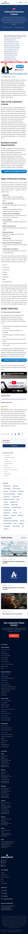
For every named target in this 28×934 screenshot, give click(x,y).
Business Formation (5, 877)
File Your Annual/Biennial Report (7, 678)
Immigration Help (4, 746)
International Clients (8, 463)
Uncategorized (7, 526)
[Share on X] (22, 434)
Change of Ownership (5, 690)
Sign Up (2, 881)
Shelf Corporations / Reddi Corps (10, 469)
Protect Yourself (4, 698)
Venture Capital (7, 473)
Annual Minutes (4, 680)
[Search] (17, 2)
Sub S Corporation (7, 523)
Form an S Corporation (5, 655)
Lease (14, 510)
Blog (2, 879)
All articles (23, 537)
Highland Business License (11, 51)
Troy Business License (9, 57)
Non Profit (13, 515)
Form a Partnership (5, 661)
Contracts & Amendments (9, 457)
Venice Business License (10, 58)
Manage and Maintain (6, 671)
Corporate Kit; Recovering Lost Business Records (13, 399)
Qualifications (4, 693)
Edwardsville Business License (11, 45)
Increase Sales (14, 504)
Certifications (13, 491)
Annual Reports (7, 455)
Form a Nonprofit (4, 657)
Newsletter (6, 515)
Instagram (5, 860)
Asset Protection (16, 488)
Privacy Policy (3, 931)
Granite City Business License (11, 49)
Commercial (21, 491)
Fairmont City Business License (12, 47)
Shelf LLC (3, 668)
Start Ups (6, 471)
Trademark (21, 523)
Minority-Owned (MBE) (5, 718)
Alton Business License (10, 39)
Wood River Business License (11, 60)
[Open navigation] (25, 2)
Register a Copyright (5, 704)
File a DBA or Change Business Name (8, 686)
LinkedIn (4, 866)
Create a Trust (4, 711)
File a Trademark (4, 702)
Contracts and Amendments (6, 736)
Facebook (5, 862)
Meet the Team (4, 874)
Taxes (15, 523)
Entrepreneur (7, 496)
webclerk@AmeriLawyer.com (7, 909)
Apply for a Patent (4, 706)
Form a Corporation (5, 653)
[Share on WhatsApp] (12, 434)
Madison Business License (10, 53)
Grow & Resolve (4, 723)
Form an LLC (3, 651)
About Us (3, 872)
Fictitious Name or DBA (9, 499)
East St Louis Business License (11, 43)
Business (6, 491)
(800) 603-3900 (22, 304)
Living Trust (14, 512)
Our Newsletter (4, 883)
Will (23, 526)
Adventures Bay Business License (12, 38)
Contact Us (6, 475)
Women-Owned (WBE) (5, 720)
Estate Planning (15, 496)
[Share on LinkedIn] (18, 434)
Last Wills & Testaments (6, 713)
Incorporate (6, 504)
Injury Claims (7, 507)
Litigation (3, 738)
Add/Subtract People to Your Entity (8, 688)
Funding (5, 459)
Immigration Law (7, 461)
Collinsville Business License (11, 41)
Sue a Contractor (4, 740)
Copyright (20, 494)
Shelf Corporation (4, 666)
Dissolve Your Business (5, 684)
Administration (7, 486)
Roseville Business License (10, 55)
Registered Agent (7, 467)
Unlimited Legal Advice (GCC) (7, 734)
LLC (20, 512)
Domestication (4, 695)
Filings (17, 499)
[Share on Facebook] (15, 434)
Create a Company (5, 647)
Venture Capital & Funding (6, 727)
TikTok (4, 864)
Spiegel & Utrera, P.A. (20, 27)
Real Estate (6, 465)
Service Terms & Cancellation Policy (14, 931)
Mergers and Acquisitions (6, 730)
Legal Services (7, 512)
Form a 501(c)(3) (4, 659)
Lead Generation (7, 510)
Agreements (15, 486)
